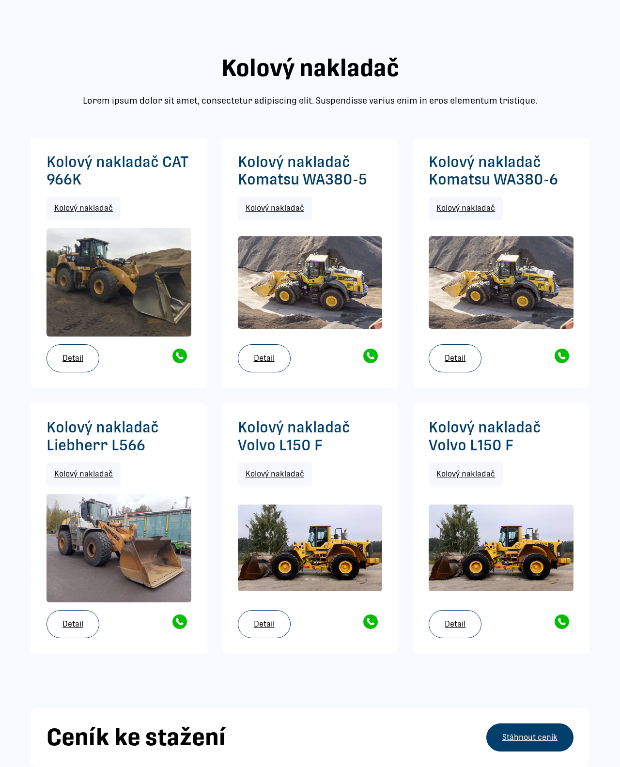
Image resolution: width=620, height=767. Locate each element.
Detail (72, 358)
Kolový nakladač (83, 208)
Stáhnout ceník (530, 737)
